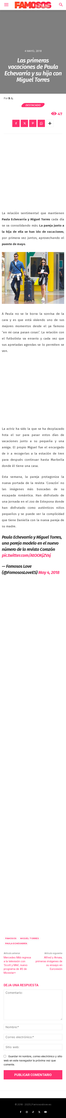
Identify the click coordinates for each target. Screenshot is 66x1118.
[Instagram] (27, 1112)
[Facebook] (16, 123)
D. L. (10, 98)
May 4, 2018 (48, 572)
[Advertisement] (33, 174)
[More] (50, 123)
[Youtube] (45, 1112)
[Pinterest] (32, 123)
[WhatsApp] (41, 123)
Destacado (33, 105)
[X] (24, 123)
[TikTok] (33, 1112)
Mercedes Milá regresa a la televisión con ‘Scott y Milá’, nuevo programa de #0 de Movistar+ (17, 965)
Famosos (10, 938)
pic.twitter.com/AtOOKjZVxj (26, 555)
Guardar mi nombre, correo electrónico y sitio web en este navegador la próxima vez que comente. (33, 1060)
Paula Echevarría (16, 943)
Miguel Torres (29, 938)
